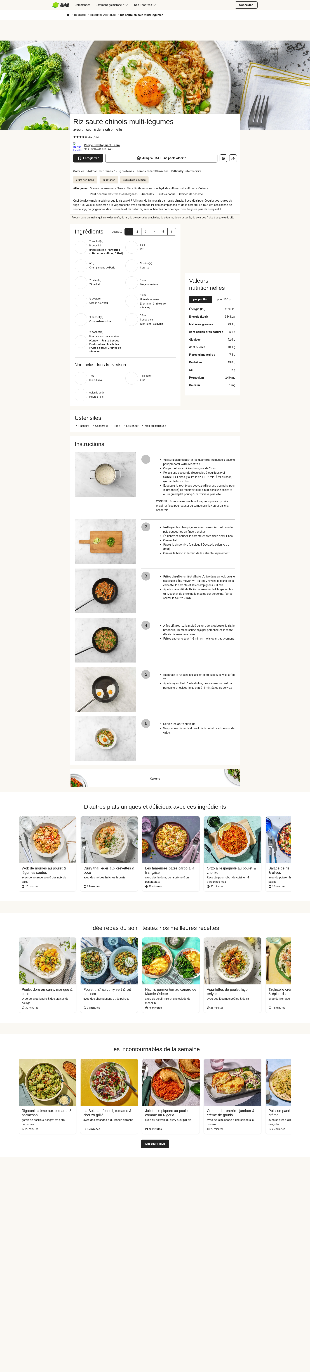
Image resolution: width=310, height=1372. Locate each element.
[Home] (68, 15)
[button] (129, 231)
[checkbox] (74, 137)
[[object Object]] (223, 158)
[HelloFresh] (60, 5)
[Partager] (233, 158)
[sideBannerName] (212, 246)
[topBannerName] (155, 30)
